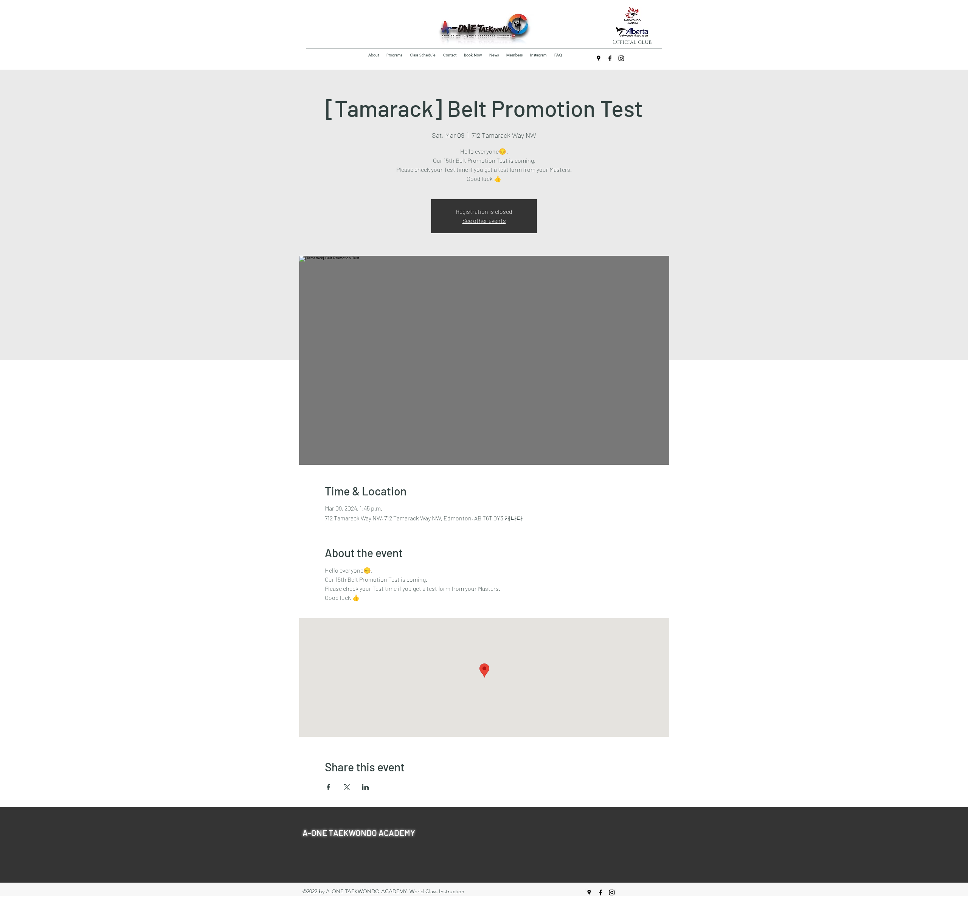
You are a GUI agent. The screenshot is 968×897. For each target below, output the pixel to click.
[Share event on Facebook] (328, 787)
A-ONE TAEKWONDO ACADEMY (358, 833)
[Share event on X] (347, 787)
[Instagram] (621, 58)
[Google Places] (598, 58)
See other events (484, 220)
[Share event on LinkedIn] (365, 787)
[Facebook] (610, 58)
